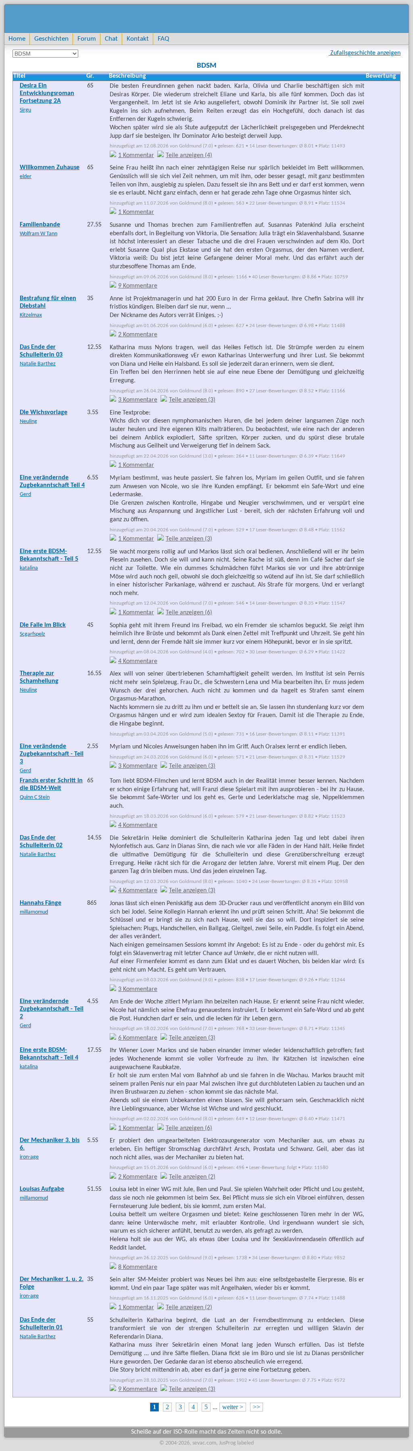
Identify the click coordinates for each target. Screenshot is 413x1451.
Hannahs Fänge (40, 903)
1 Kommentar (136, 155)
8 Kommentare (137, 1267)
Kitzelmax (31, 315)
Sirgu (25, 110)
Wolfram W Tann (38, 234)
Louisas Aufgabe (42, 1189)
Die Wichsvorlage (43, 412)
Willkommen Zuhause (49, 167)
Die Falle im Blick (43, 625)
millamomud (34, 912)
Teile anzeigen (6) (189, 612)
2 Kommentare (137, 335)
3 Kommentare (137, 400)
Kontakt (138, 38)
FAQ (163, 38)
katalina (29, 568)
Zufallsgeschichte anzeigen (364, 53)
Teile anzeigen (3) (192, 400)
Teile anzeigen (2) (192, 1177)
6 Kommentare (137, 1038)
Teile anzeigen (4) (189, 155)
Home (16, 38)
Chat (111, 38)
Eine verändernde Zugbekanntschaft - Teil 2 (51, 1009)
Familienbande (40, 225)
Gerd (25, 494)
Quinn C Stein (35, 797)
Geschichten (51, 38)
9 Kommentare (137, 286)
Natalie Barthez (38, 364)
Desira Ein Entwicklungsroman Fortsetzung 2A (47, 93)
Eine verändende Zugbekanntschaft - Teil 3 (51, 754)
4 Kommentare (137, 661)
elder (25, 177)
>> (256, 1406)
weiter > (232, 1406)
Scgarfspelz (32, 634)
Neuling (28, 422)
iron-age (29, 1157)
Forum (86, 38)
